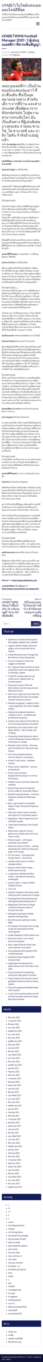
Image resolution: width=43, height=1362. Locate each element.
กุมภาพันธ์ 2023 (14, 1054)
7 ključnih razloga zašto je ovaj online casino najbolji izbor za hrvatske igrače (21, 679)
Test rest (12, 889)
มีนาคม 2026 (13, 1024)
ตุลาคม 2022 (13, 1068)
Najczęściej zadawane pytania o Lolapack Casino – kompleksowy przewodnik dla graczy (22, 715)
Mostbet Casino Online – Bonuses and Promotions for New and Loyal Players (23, 748)
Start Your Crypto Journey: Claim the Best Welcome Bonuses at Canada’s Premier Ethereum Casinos (23, 697)
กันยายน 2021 (13, 1112)
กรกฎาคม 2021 (14, 1119)
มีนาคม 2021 (13, 1132)
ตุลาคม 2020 (13, 1149)
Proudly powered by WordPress (14, 1357)
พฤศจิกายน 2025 (15, 1031)
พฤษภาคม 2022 (14, 1085)
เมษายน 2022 (13, 1088)
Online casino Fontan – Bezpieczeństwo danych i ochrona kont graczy (22, 776)
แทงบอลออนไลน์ (15, 1313)
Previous (8, 599)
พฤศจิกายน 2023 (15, 1041)
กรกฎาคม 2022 (14, 1078)
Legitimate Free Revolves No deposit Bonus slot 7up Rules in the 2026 (23, 966)
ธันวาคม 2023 (14, 1037)
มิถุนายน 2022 (14, 1082)
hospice (11, 1229)
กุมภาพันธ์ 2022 (14, 1095)
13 (9, 1208)
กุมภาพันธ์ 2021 (14, 1136)
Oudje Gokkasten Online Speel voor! (23, 935)
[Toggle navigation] (37, 23)
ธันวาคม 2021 (14, 1102)
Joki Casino (13, 1249)
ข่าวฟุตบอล (15, 55)
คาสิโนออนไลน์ (14, 1300)
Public (10, 1276)
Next (37, 599)
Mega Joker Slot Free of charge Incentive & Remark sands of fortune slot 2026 (21, 907)
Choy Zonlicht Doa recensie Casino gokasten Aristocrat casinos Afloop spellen (23, 981)
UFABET (11, 1286)
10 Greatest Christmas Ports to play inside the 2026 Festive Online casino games (23, 929)
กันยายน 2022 (13, 1071)
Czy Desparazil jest (16, 1225)
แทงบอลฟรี (12, 1310)
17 (9, 1212)
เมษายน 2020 (13, 1170)
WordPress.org (14, 1342)
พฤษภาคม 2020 (14, 1166)
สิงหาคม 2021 (14, 1115)
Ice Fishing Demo (15, 1232)
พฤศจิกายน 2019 (15, 1187)
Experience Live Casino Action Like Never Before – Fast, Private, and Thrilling (23, 730)
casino (11, 1222)
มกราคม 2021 (14, 1139)
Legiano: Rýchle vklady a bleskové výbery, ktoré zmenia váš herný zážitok (22, 648)
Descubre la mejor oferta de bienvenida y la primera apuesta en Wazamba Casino (23, 688)
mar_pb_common (15, 1262)
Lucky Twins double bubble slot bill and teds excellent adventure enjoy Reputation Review (23, 996)
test (9, 1283)
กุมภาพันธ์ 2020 (14, 1176)
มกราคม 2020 (14, 1180)
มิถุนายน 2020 (14, 1163)
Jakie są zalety (14, 1242)
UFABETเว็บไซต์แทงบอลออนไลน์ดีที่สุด (21, 7)
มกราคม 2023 (14, 1058)
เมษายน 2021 (13, 1129)
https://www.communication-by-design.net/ (20, 588)
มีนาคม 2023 (13, 1051)
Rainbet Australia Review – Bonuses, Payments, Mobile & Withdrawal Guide (23, 797)
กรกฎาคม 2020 (14, 1160)
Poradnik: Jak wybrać (17, 1269)
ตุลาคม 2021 (13, 1109)
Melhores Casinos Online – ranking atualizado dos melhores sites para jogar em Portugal (23, 849)
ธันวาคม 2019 (14, 1183)
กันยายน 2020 (13, 1153)
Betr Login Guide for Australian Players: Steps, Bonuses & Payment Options (23, 806)
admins (32, 52)
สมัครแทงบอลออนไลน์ (17, 1307)
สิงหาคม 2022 (14, 1075)
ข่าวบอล (11, 1293)
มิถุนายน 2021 (14, 1122)
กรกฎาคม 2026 (14, 1021)
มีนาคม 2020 (13, 1173)
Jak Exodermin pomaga (18, 1235)
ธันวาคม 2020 (14, 1143)
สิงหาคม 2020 (14, 1156)
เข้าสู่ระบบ (12, 1331)
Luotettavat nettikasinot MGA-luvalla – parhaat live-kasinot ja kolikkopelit (21, 876)
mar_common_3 (15, 1256)
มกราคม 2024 (14, 1034)
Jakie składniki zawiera (17, 1245)
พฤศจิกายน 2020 (15, 1146)
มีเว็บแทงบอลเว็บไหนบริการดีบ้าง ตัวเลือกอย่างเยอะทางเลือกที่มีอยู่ (32, 609)
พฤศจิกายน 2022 (15, 1065)
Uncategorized (14, 1290)
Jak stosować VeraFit (17, 1239)
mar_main (12, 1259)
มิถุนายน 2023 (14, 1044)
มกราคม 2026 (14, 1027)
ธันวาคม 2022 (14, 1061)
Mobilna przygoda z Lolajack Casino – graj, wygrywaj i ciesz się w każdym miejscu (23, 706)
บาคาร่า (11, 1303)
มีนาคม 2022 (13, 1092)
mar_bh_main (14, 1252)
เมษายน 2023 (13, 1048)
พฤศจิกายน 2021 (15, 1105)
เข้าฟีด (10, 1335)
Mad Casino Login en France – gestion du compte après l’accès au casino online (23, 834)
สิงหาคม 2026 (14, 1017)
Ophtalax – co (14, 1266)
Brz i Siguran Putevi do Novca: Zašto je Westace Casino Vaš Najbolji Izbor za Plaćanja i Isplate (23, 670)
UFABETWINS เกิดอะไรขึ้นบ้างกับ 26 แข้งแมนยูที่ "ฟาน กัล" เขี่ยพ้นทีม (11, 609)
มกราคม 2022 (14, 1099)
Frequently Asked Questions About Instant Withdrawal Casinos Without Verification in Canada (23, 739)
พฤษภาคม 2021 (14, 1126)
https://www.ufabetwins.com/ (24, 580)
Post (10, 1273)
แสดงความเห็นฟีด (15, 1338)
